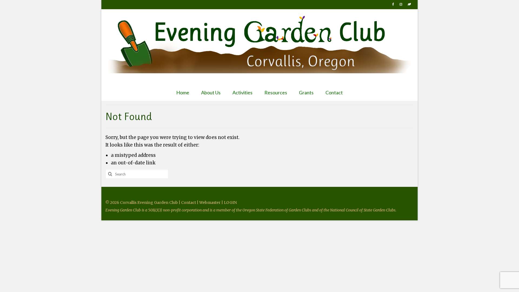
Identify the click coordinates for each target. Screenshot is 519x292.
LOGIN (230, 202)
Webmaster (210, 202)
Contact (189, 202)
